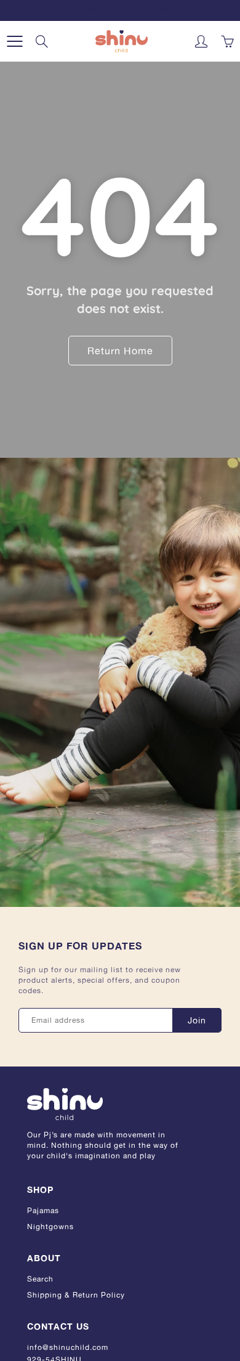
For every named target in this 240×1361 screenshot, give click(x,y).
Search (40, 1278)
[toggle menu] (14, 41)
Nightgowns (50, 1226)
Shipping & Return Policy (76, 1294)
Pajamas (43, 1210)
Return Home (120, 350)
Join (197, 1020)
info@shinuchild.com (67, 1347)
